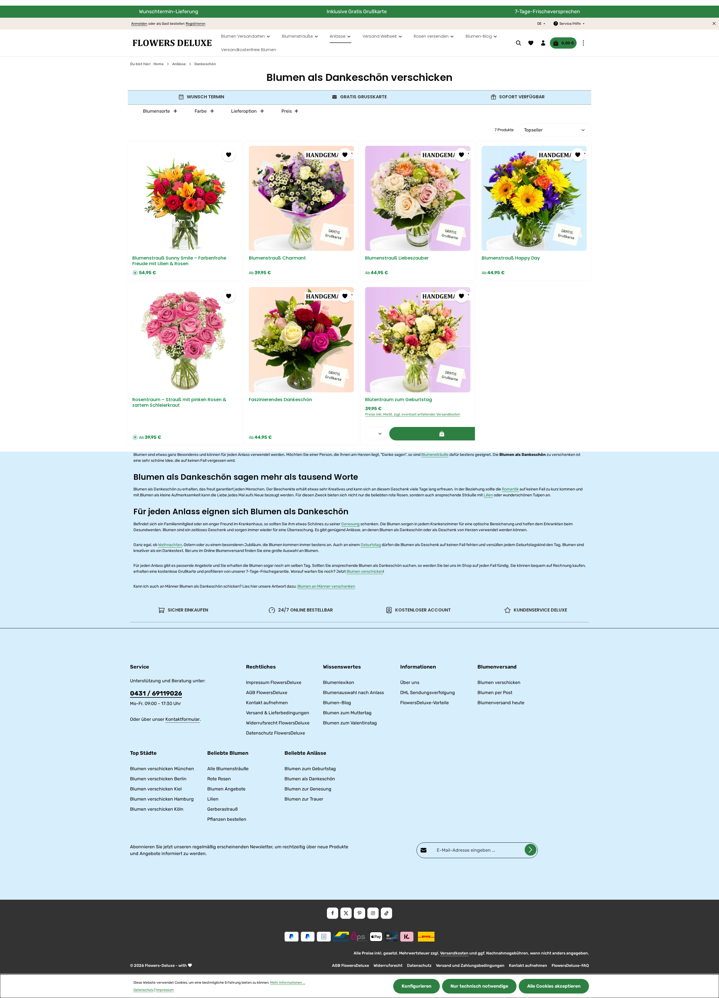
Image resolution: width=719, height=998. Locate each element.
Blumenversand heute (500, 702)
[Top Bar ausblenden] (714, 23)
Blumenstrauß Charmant (277, 258)
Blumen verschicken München (162, 768)
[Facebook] (332, 913)
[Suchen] (518, 43)
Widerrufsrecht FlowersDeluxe (278, 723)
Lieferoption (244, 111)
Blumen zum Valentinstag (350, 723)
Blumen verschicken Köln (156, 809)
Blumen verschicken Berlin (158, 778)
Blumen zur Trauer (304, 799)
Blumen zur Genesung (308, 789)
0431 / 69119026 (156, 693)
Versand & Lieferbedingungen (277, 712)
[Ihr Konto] (543, 43)
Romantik (510, 489)
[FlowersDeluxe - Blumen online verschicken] (172, 43)
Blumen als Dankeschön (310, 778)
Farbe (201, 111)
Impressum (165, 990)
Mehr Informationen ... (287, 983)
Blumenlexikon (338, 682)
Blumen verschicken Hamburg (162, 799)
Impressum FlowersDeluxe (273, 682)
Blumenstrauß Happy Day (511, 258)
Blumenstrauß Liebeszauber (397, 258)
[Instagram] (373, 913)
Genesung (350, 524)
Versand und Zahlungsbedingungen (470, 965)
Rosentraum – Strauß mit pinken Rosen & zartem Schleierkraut (179, 402)
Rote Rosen (219, 778)
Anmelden (139, 24)
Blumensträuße (435, 454)
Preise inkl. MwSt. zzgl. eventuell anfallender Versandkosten (412, 414)
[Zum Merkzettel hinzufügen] (228, 155)
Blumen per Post (494, 692)
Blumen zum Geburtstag (310, 768)
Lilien (488, 495)
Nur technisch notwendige (479, 986)
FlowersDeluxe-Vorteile (424, 702)
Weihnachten (170, 544)
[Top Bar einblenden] (583, 43)
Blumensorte (156, 111)
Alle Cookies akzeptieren (554, 986)
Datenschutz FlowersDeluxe (275, 733)
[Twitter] (346, 913)
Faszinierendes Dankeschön (280, 400)
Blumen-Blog (337, 702)
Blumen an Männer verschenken (326, 586)
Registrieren (195, 24)
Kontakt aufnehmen (267, 702)
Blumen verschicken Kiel (156, 789)
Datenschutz (419, 965)
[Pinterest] (359, 913)
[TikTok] (386, 913)
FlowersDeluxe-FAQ (570, 965)
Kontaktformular (182, 719)
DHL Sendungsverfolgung (427, 692)
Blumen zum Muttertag (347, 712)
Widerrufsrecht (388, 965)
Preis (286, 111)
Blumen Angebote (226, 789)
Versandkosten (454, 953)
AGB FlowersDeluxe (266, 692)
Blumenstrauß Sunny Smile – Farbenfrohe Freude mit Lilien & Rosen (179, 261)
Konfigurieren (416, 986)
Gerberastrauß (222, 809)
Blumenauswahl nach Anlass (353, 692)
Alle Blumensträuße (228, 768)
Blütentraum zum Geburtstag (398, 400)
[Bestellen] (442, 433)
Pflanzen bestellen (226, 819)
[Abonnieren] (530, 850)
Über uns (409, 682)
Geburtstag (371, 544)
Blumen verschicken (365, 571)
